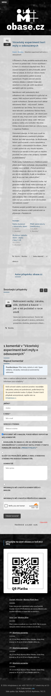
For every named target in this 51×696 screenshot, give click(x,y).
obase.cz (15, 261)
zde (33, 688)
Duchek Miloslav (16, 600)
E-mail (7, 414)
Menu (4, 2)
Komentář (8, 463)
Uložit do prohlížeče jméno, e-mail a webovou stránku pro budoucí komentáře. (23, 457)
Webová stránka (11, 424)
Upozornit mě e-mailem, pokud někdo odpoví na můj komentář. (25, 435)
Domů (14, 52)
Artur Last (13, 617)
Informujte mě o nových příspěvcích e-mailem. (25, 498)
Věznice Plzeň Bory (30, 600)
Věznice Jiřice (23, 617)
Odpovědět (43, 522)
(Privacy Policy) (28, 448)
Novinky (20, 52)
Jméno (7, 403)
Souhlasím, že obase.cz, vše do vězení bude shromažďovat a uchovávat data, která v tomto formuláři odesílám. (25, 445)
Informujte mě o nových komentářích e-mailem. (22, 488)
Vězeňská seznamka (20, 633)
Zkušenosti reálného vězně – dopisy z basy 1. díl (19, 238)
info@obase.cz (11, 398)
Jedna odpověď (38, 256)
